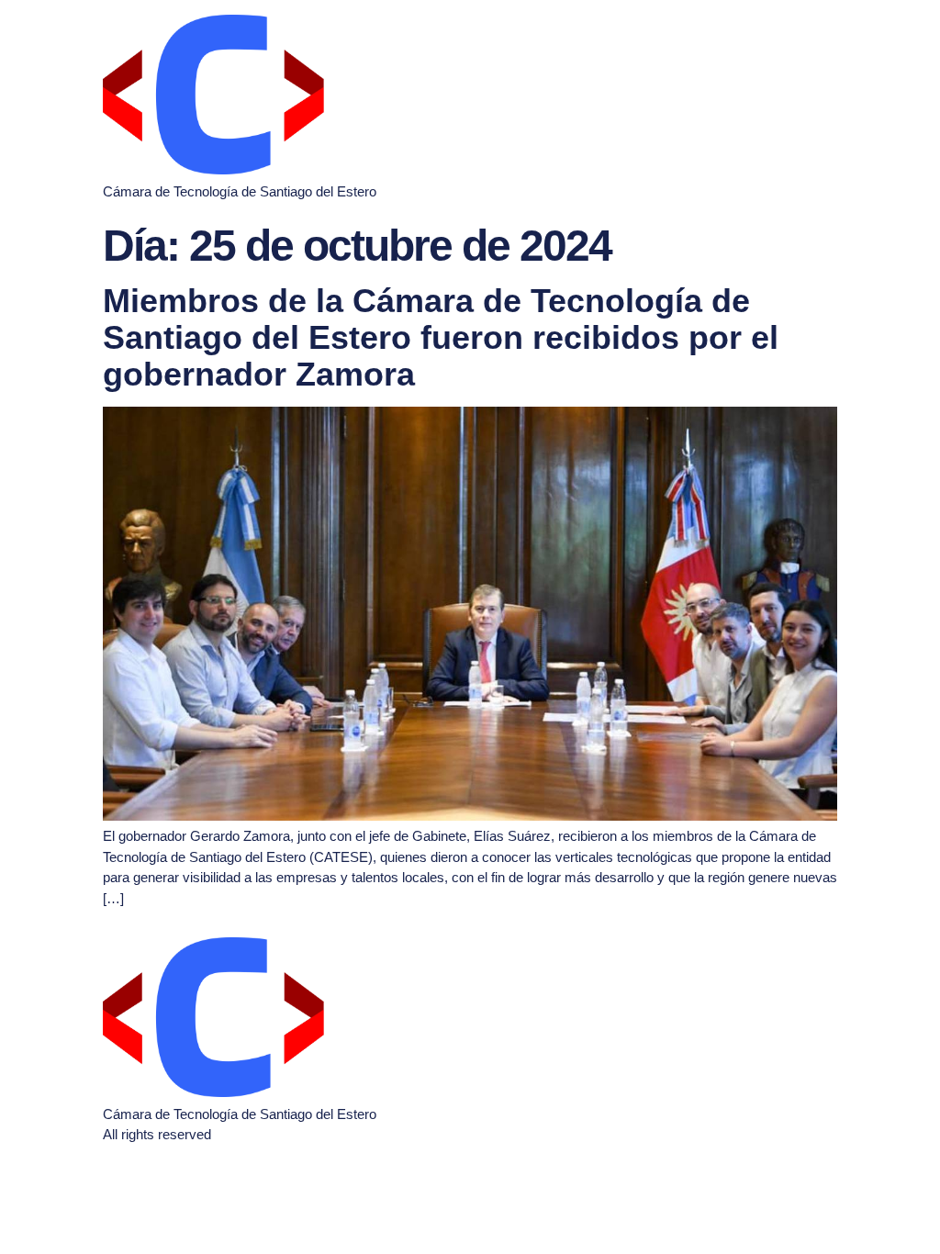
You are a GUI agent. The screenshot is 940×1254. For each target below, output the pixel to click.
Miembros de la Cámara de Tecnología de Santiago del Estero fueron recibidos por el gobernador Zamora (440, 337)
